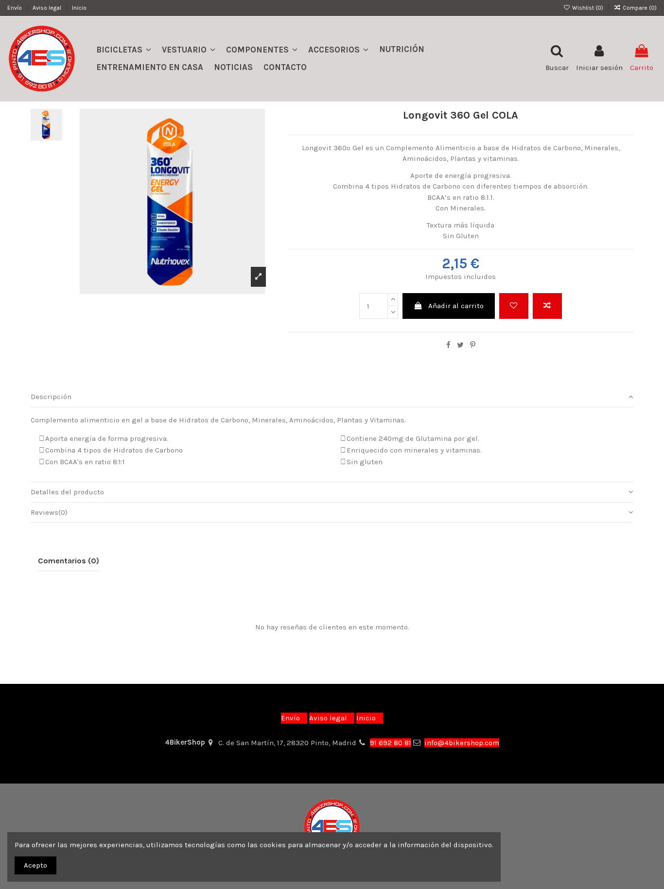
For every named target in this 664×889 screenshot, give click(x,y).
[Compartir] (448, 345)
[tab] (332, 397)
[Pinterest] (472, 345)
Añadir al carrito (456, 305)
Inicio (79, 7)
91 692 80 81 (390, 742)
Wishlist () (587, 7)
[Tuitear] (460, 345)
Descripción (51, 396)
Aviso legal (48, 7)
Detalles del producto (67, 492)
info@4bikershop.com (461, 742)
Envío (15, 7)
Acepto (35, 865)
